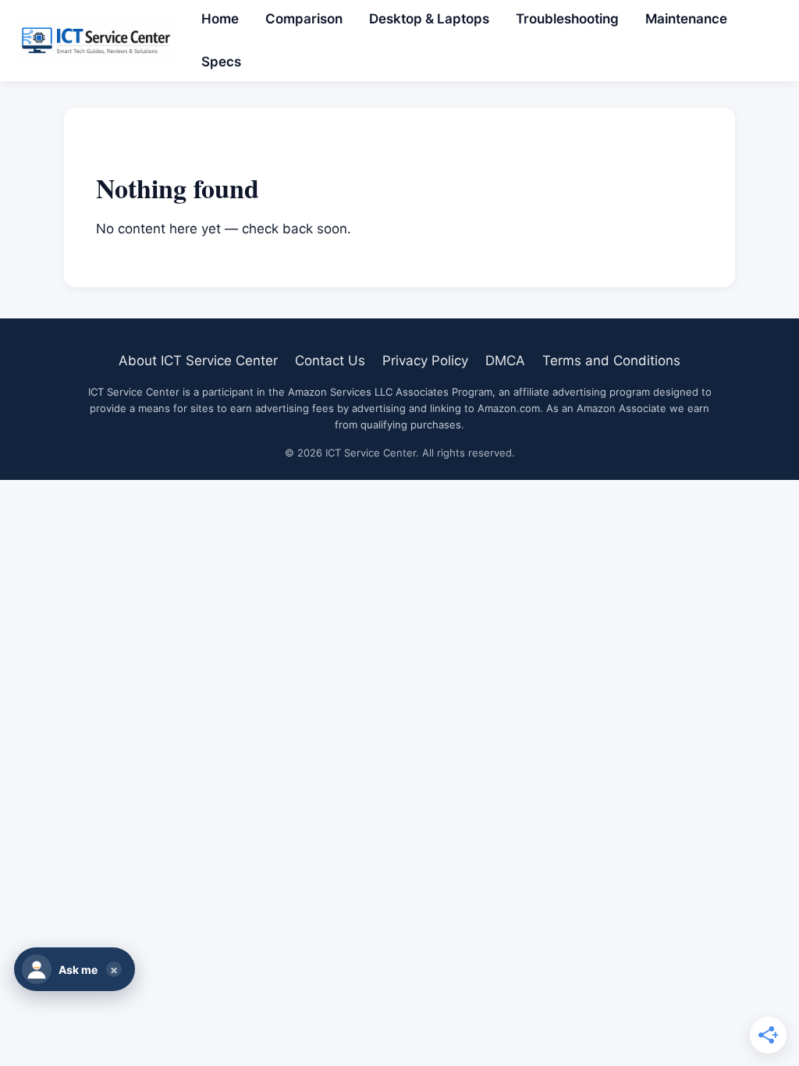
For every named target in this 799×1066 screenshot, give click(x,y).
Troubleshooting (567, 19)
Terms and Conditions (611, 360)
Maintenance (686, 19)
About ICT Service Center (198, 360)
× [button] (114, 969)
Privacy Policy (425, 360)
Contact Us (330, 360)
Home (220, 19)
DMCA (505, 360)
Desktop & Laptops (429, 19)
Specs (221, 61)
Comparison (304, 19)
